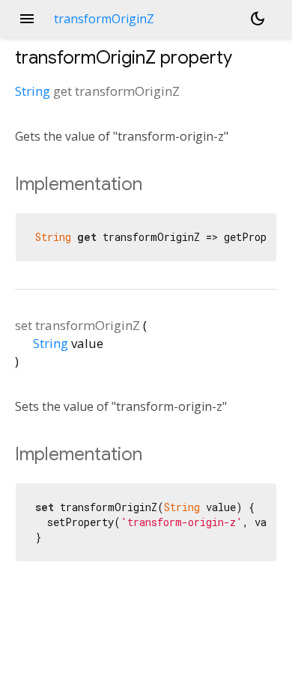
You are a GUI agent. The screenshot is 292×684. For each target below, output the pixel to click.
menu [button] (27, 19)
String (32, 91)
